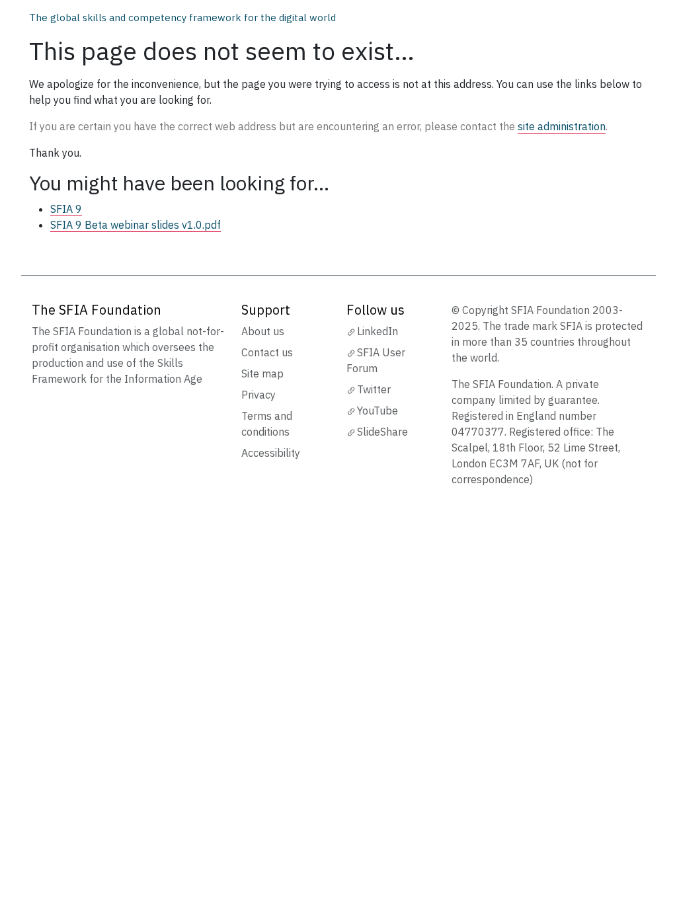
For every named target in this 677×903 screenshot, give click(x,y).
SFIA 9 (66, 209)
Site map (262, 373)
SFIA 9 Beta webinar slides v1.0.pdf (135, 224)
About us (262, 331)
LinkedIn (377, 331)
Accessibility (270, 452)
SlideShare (382, 431)
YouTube (377, 410)
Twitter (374, 389)
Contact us (267, 352)
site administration (562, 126)
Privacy (258, 394)
